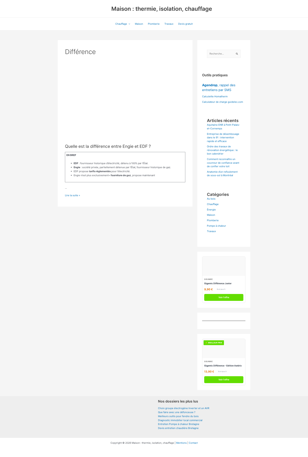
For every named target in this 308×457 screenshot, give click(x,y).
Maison (139, 23)
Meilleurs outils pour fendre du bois (178, 416)
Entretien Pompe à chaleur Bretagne (178, 424)
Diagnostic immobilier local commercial (180, 420)
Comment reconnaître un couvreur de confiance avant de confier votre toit (223, 163)
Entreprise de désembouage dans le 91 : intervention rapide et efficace (223, 137)
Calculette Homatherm (215, 96)
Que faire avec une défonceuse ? (176, 412)
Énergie (211, 209)
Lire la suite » (72, 195)
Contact (193, 442)
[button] (128, 23)
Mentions (181, 442)
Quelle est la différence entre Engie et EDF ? (108, 146)
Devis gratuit (185, 23)
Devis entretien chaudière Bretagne (178, 428)
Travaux (168, 23)
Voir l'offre (223, 297)
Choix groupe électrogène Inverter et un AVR (183, 408)
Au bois (211, 198)
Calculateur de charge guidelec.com (222, 101)
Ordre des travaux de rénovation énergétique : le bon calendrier (222, 150)
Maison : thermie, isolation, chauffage (161, 8)
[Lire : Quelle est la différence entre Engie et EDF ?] (125, 105)
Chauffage (121, 23)
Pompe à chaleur (216, 225)
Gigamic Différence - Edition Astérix (223, 365)
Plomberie (154, 23)
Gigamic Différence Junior (217, 283)
